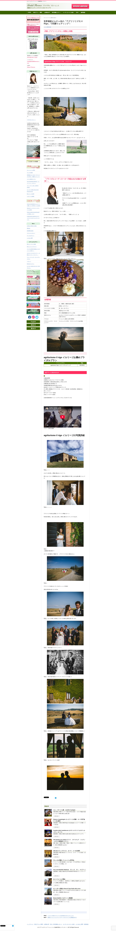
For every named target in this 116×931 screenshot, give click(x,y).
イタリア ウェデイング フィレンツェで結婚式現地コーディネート (36, 1)
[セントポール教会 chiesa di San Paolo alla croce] (48, 894)
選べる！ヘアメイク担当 (31, 244)
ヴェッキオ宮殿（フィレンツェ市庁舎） (64, 860)
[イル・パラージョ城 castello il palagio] (48, 816)
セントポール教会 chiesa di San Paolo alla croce (66, 888)
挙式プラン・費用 (37, 12)
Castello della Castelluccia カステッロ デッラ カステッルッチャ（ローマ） (33, 218)
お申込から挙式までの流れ (32, 225)
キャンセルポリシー (30, 235)
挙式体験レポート (56, 12)
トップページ (30, 924)
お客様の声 (47, 12)
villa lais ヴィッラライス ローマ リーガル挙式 (66, 850)
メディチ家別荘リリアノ (31, 179)
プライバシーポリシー (31, 233)
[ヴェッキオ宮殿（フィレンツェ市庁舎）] (48, 866)
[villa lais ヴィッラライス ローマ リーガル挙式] (48, 856)
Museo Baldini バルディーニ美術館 (63, 898)
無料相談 (83, 12)
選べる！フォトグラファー (32, 246)
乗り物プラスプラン (30, 263)
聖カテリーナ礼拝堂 (30, 193)
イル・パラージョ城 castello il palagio (64, 810)
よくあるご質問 (30, 238)
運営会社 (28, 228)
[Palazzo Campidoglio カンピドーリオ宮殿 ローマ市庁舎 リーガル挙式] (48, 825)
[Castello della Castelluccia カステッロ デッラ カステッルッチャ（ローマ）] (48, 836)
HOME (29, 12)
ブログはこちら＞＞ (31, 119)
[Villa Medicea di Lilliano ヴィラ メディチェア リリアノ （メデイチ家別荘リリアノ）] (48, 845)
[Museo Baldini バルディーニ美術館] (48, 904)
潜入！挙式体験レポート (56, 924)
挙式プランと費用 (38, 924)
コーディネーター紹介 (68, 12)
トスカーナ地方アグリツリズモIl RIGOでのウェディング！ (60, 915)
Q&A (77, 12)
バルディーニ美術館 (30, 196)
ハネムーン (29, 261)
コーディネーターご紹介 (69, 924)
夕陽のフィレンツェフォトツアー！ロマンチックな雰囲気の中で (62, 917)
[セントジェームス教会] (48, 885)
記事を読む (57, 816)
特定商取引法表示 (30, 230)
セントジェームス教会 (59, 879)
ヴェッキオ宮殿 (30, 172)
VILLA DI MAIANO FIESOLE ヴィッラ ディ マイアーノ (69, 869)
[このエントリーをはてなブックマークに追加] (55, 797)
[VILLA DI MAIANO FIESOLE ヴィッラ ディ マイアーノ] (48, 875)
